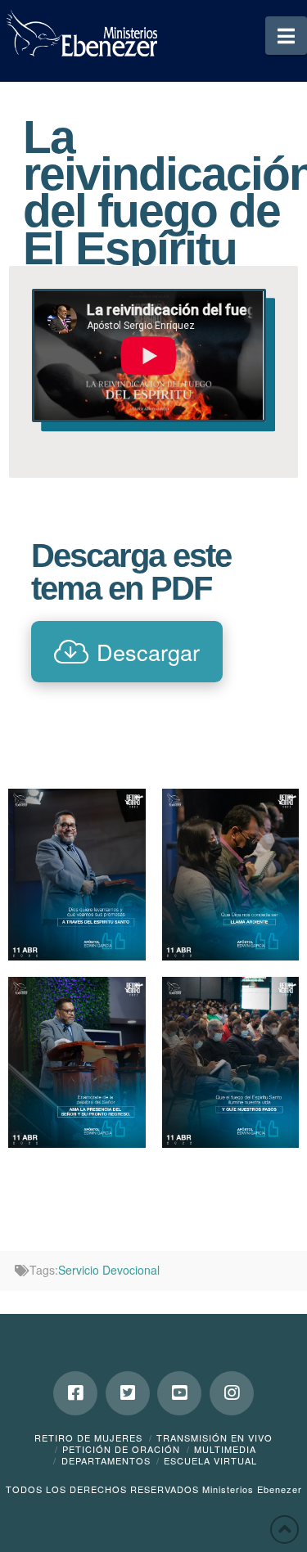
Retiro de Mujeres (88, 1437)
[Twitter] (128, 1393)
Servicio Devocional (109, 1270)
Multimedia (225, 1448)
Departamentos (106, 1460)
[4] (231, 1062)
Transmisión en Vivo (214, 1437)
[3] (231, 874)
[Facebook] (75, 1393)
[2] (77, 1062)
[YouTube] (179, 1393)
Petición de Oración (121, 1448)
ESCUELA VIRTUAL (210, 1460)
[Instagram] (232, 1393)
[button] (286, 35)
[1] (77, 874)
